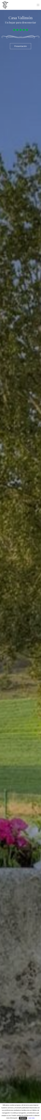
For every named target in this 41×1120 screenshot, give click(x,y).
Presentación (20, 46)
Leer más (31, 1118)
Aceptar (23, 1118)
